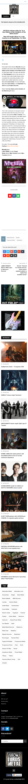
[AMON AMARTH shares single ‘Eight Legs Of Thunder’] (14, 408)
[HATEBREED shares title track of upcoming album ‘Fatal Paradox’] (14, 562)
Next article (22, 263)
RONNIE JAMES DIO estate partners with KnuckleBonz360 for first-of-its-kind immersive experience (12, 455)
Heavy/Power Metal (15, 620)
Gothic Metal (12, 616)
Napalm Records (7, 634)
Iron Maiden (5, 623)
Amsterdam (5, 595)
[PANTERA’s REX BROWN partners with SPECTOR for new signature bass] (14, 531)
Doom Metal (5, 609)
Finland (4, 616)
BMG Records (17, 598)
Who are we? (4, 699)
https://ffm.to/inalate (13, 146)
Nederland (17, 634)
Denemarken (15, 605)
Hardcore (21, 616)
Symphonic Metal (7, 652)
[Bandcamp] (10, 196)
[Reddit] (8, 255)
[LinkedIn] (15, 251)
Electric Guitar (6, 613)
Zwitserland (19, 240)
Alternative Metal (7, 591)
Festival (22, 613)
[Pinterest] (4, 255)
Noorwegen (5, 638)
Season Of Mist (6, 648)
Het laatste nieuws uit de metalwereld (13, 22)
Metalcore (19, 627)
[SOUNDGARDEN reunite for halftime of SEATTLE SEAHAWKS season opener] (14, 471)
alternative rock (18, 591)
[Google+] (11, 251)
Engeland (15, 613)
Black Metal (20, 595)
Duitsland (14, 609)
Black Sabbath (6, 598)
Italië (12, 623)
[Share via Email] (11, 255)
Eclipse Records (10, 237)
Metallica (13, 630)
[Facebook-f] (14, 196)
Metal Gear (5, 630)
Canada (4, 602)
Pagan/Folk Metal (7, 641)
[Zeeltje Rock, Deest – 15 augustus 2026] (14, 352)
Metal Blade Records (8, 627)
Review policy (4, 701)
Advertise (3, 703)
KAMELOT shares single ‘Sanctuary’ (11, 395)
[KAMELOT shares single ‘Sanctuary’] (14, 380)
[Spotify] (18, 196)
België (13, 595)
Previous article (7, 263)
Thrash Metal (18, 652)
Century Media (13, 602)
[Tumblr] (22, 251)
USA (19, 659)
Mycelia (17, 237)
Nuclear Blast (15, 638)
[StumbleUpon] (19, 251)
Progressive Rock (7, 645)
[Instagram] (11, 729)
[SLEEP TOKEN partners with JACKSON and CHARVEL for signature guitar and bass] (14, 501)
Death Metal (5, 605)
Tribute (11, 656)
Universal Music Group (8, 659)
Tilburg (4, 656)
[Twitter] (7, 729)
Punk (16, 645)
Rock (21, 645)
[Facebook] (3, 729)
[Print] (15, 255)
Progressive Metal (11, 240)
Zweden (4, 663)
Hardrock (4, 620)
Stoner (15, 648)
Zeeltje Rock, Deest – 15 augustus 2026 (12, 366)
